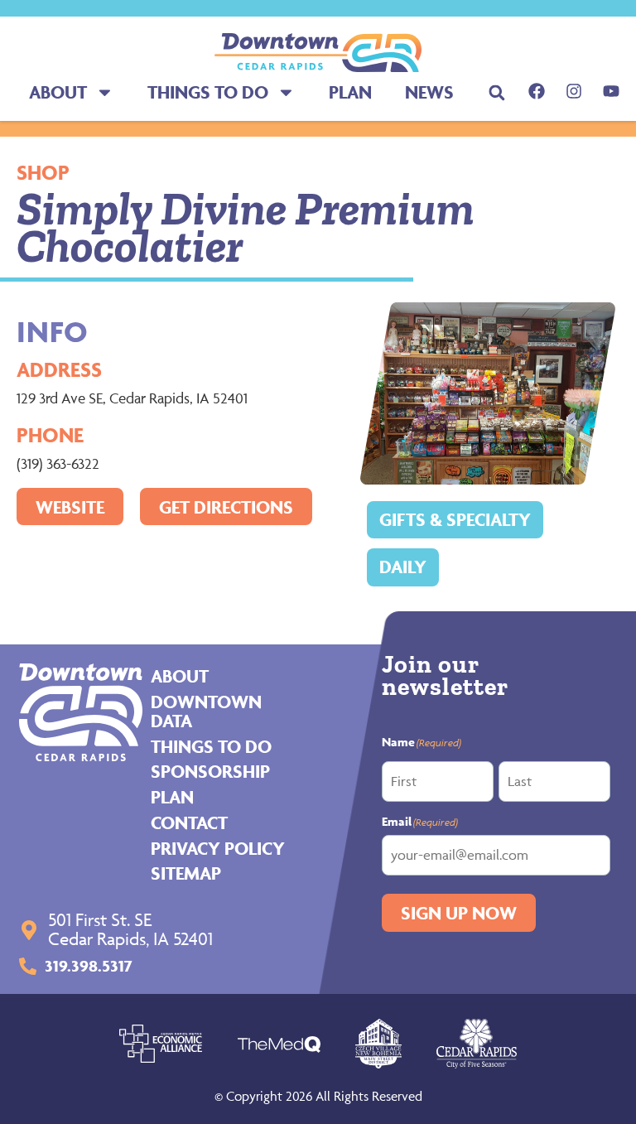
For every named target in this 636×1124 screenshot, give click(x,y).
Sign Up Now (459, 912)
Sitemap (186, 873)
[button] (497, 92)
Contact (189, 822)
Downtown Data (206, 711)
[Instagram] (574, 91)
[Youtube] (611, 91)
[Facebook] (536, 91)
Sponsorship (210, 771)
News (429, 92)
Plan (350, 92)
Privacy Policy (218, 848)
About (58, 92)
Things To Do (207, 92)
